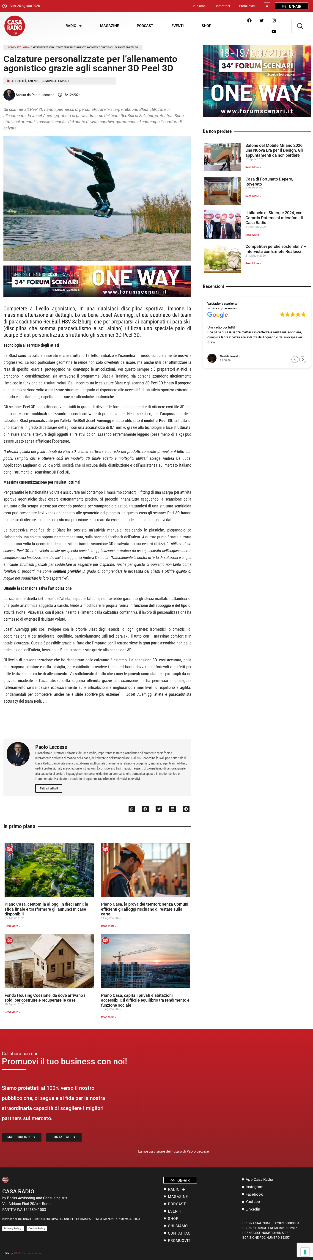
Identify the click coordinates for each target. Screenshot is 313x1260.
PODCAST (145, 26)
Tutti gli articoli (49, 788)
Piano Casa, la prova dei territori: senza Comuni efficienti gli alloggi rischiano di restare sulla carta (144, 909)
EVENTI (177, 26)
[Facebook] (249, 20)
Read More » (12, 926)
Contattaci (222, 6)
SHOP (206, 26)
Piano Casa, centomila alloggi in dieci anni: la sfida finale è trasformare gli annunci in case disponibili (46, 909)
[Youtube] (273, 31)
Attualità (23, 47)
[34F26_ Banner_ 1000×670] (257, 115)
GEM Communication (27, 1253)
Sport (64, 81)
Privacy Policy (13, 1228)
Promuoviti (247, 6)
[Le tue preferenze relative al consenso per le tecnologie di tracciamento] (305, 1252)
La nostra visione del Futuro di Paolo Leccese (173, 1151)
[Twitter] (261, 20)
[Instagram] (273, 20)
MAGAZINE (109, 26)
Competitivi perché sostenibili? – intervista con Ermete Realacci (275, 249)
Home (11, 47)
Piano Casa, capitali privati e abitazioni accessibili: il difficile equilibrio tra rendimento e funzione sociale (145, 1000)
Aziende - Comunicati (43, 81)
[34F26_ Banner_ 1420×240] (97, 296)
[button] (132, 809)
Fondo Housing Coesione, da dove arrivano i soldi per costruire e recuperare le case (45, 998)
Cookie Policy (36, 1228)
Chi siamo (199, 6)
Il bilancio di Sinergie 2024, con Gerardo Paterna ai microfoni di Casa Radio (274, 217)
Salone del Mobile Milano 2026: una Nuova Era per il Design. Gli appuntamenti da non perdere (274, 150)
